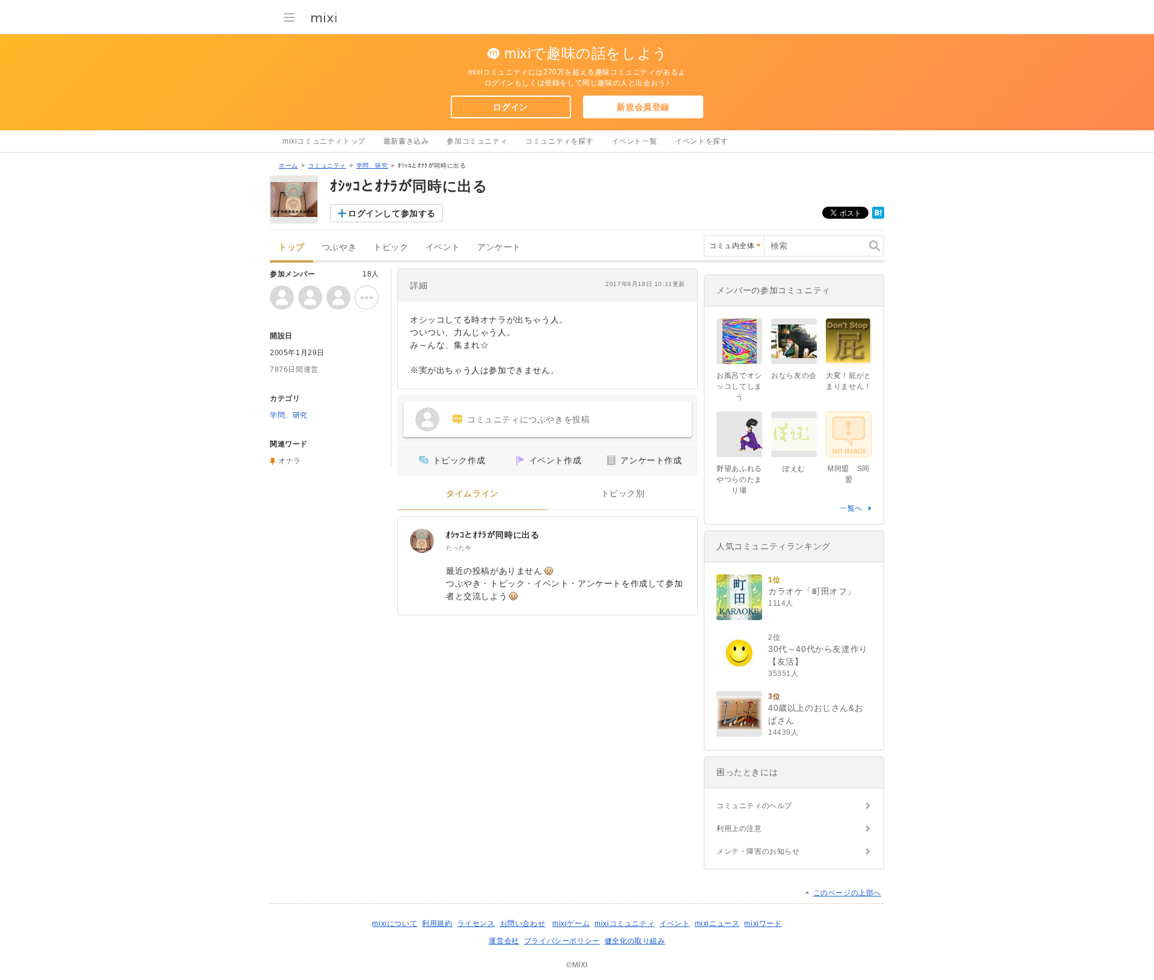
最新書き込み (406, 141)
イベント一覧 (635, 141)
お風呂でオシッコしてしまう (739, 386)
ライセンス (476, 923)
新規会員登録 (643, 107)
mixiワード (762, 923)
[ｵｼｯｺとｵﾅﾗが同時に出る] (422, 541)
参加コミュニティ (477, 141)
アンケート (499, 247)
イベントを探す (701, 141)
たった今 (458, 547)
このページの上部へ (847, 893)
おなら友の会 (794, 375)
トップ (291, 247)
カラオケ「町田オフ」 (812, 591)
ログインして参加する (392, 213)
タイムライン (472, 493)
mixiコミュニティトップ (323, 141)
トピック (390, 247)
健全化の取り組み (635, 941)
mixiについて (394, 923)
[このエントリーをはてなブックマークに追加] (878, 216)
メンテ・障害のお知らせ (758, 851)
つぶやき (339, 247)
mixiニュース (717, 923)
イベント (443, 247)
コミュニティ (327, 165)
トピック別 (623, 493)
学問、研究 (372, 165)
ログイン (510, 107)
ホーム (288, 165)
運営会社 (504, 941)
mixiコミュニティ (624, 923)
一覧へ (851, 508)
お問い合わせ (523, 923)
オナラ (289, 461)
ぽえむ (794, 468)
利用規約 (437, 923)
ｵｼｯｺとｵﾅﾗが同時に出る (492, 535)
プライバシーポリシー (562, 941)
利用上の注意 (739, 828)
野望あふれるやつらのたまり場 (739, 479)
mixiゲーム (571, 923)
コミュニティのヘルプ (754, 806)
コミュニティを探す (559, 141)
